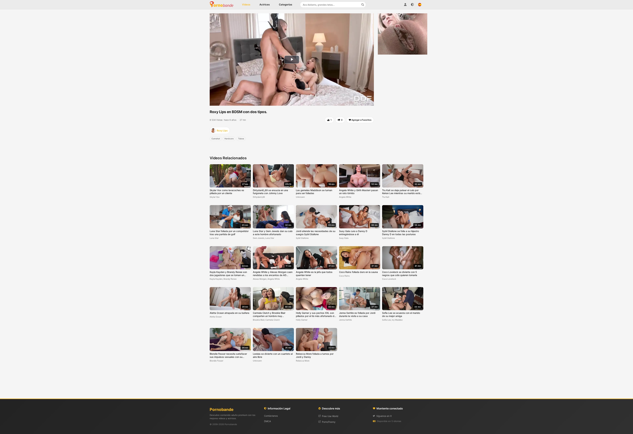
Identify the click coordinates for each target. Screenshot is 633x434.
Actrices (264, 4)
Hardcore (229, 138)
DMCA (267, 421)
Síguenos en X (384, 416)
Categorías (285, 4)
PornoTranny (328, 421)
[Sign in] (405, 4)
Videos (246, 4)
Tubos (241, 138)
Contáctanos (271, 415)
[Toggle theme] (412, 4)
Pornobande (223, 4)
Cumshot (215, 138)
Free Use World (330, 416)
